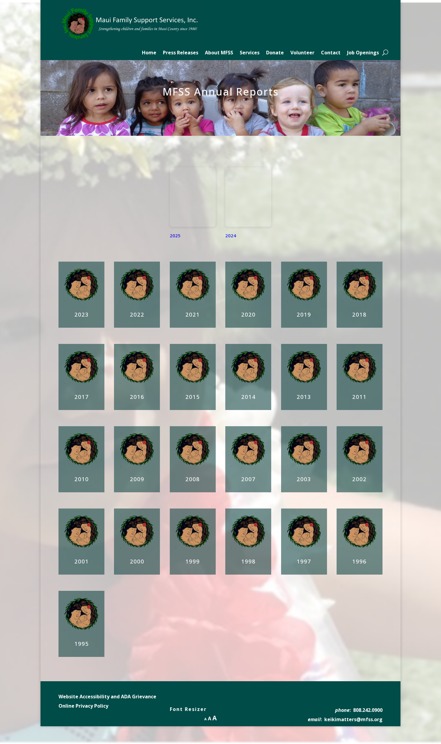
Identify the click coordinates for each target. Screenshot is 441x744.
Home (149, 53)
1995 (81, 643)
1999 (192, 561)
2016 (137, 396)
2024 (230, 235)
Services (250, 53)
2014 (248, 396)
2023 (81, 314)
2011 (359, 396)
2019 (304, 314)
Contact (330, 53)
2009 (137, 479)
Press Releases (180, 53)
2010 (81, 479)
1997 (304, 561)
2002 (359, 479)
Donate (275, 53)
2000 (137, 561)
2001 (81, 561)
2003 (304, 479)
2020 (248, 314)
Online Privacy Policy (83, 706)
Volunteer (302, 53)
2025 (175, 235)
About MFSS (219, 53)
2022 (137, 314)
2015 (192, 396)
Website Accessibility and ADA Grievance (107, 696)
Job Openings (363, 53)
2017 (81, 396)
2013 (304, 396)
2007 (248, 479)
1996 (359, 561)
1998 (248, 561)
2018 (359, 314)
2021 (192, 314)
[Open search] (385, 52)
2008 (192, 479)
